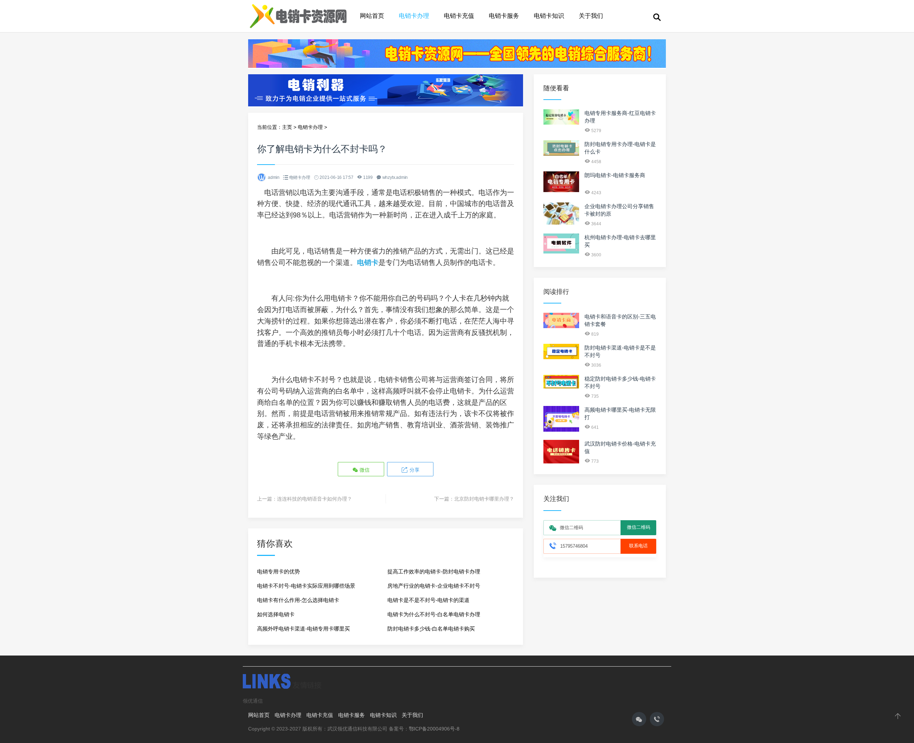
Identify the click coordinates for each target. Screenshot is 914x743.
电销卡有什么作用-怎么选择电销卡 (298, 600)
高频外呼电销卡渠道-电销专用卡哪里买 (303, 629)
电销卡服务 (504, 15)
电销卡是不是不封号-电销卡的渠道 (428, 600)
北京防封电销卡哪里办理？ (484, 499)
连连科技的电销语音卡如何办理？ (314, 499)
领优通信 (253, 701)
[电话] (657, 719)
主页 (287, 127)
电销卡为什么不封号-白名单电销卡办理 (433, 614)
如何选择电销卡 (276, 614)
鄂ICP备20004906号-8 (434, 729)
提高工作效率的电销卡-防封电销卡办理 (433, 571)
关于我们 (591, 15)
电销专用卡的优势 (278, 571)
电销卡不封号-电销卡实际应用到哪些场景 (306, 586)
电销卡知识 (549, 15)
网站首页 (372, 15)
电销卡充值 (459, 15)
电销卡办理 (414, 15)
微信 (364, 470)
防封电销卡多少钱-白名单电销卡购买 (431, 629)
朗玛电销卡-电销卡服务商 (614, 175)
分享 (414, 470)
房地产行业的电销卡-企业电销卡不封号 (433, 586)
